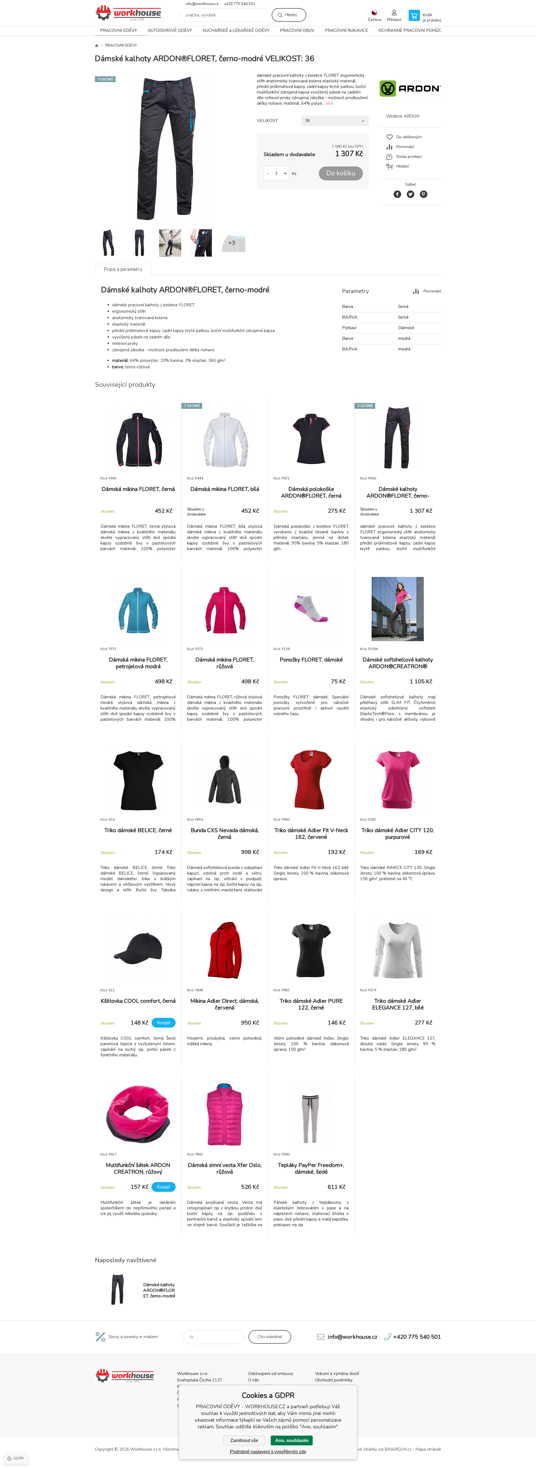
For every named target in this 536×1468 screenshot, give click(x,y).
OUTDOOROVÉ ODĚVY (170, 30)
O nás (253, 1380)
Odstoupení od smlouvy (270, 1373)
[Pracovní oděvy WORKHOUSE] (96, 45)
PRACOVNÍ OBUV (297, 30)
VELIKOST (267, 121)
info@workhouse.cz (202, 3)
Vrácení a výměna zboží (337, 1373)
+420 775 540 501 (239, 3)
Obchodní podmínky (334, 1380)
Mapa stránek (428, 1449)
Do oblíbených (409, 137)
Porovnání (405, 146)
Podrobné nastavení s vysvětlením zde (268, 1451)
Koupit (163, 1022)
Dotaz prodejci (409, 156)
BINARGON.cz (397, 1449)
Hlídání (402, 166)
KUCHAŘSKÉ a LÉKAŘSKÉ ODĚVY (236, 30)
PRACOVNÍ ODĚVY (118, 30)
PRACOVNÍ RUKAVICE (346, 30)
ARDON (411, 116)
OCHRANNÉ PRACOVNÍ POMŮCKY (413, 30)
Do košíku (340, 173)
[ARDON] (410, 103)
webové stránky (361, 1449)
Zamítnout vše (244, 1440)
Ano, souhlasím (291, 1440)
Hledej (290, 15)
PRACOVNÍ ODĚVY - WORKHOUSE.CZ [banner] (128, 13)
